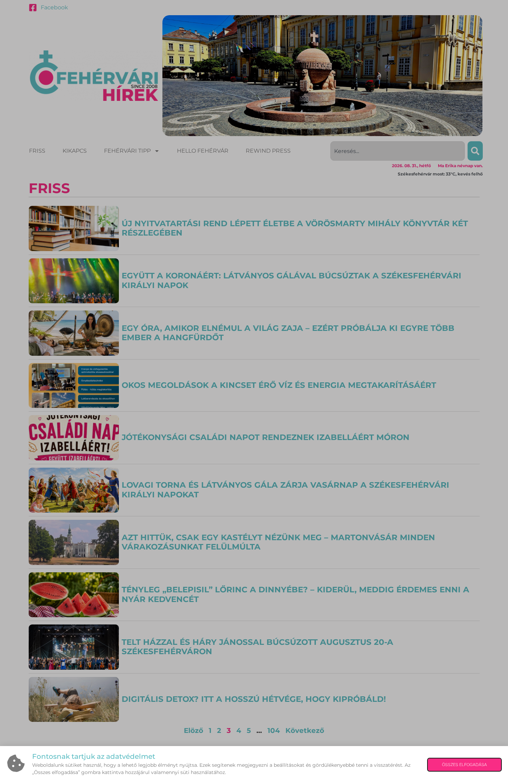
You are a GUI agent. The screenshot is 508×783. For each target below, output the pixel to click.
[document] (254, 391)
